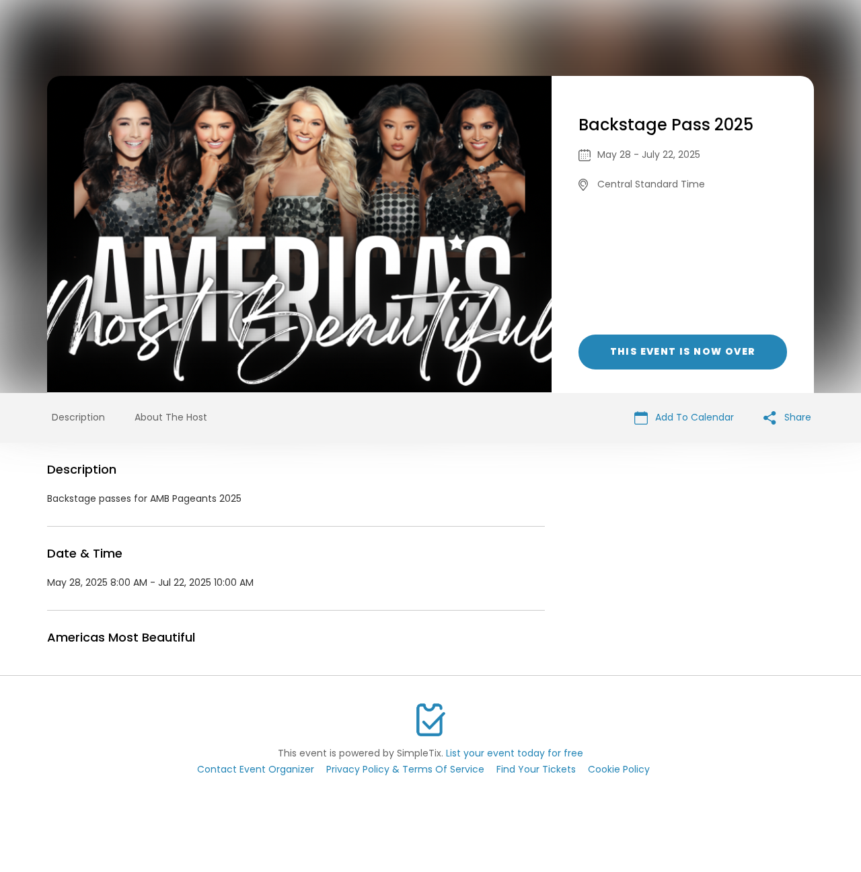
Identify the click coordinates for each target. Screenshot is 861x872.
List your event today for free (514, 753)
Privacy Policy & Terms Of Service (405, 769)
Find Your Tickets (536, 769)
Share (796, 417)
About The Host (171, 417)
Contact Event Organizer (255, 769)
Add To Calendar (693, 417)
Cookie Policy (619, 769)
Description (78, 417)
